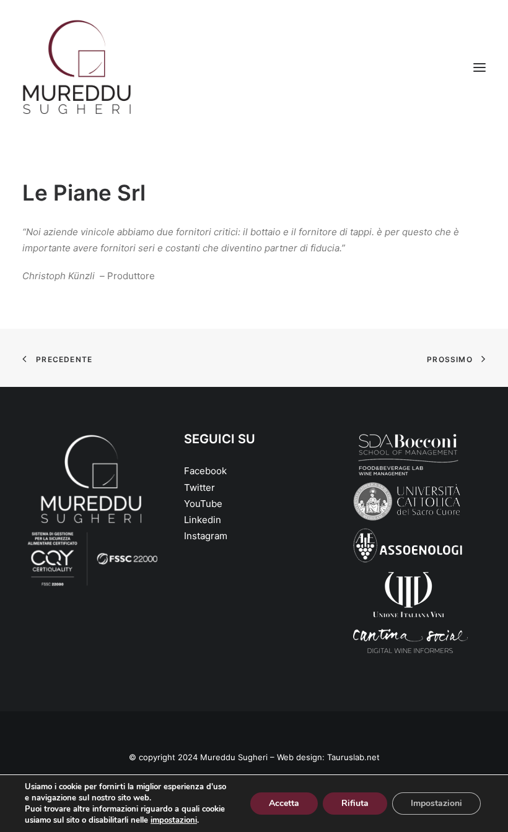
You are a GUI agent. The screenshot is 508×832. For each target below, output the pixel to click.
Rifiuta (355, 803)
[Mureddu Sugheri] (76, 67)
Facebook (205, 471)
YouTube (203, 503)
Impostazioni (436, 803)
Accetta (284, 803)
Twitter (199, 487)
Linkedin (202, 520)
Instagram (205, 536)
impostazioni (174, 820)
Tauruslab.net (353, 757)
